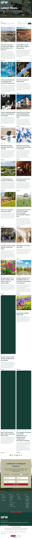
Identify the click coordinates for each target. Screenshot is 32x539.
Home (1, 15)
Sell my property (16, 474)
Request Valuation (16, 484)
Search (30, 23)
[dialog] (16, 532)
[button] (16, 537)
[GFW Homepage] (4, 2)
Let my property (25, 474)
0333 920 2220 (5, 525)
